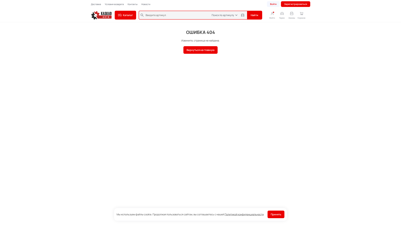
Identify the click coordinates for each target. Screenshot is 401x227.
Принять (276, 214)
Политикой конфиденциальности (244, 214)
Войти (273, 4)
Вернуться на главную (200, 50)
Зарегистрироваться (295, 4)
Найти (254, 15)
